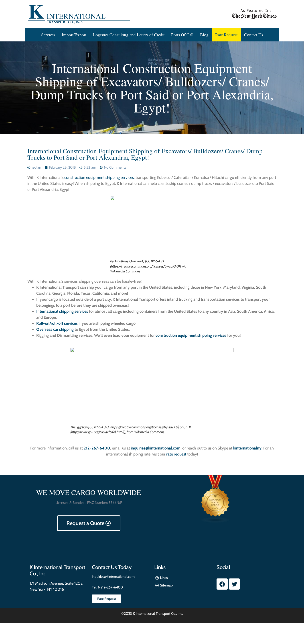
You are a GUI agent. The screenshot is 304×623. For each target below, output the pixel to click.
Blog (204, 34)
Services (48, 34)
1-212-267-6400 (110, 587)
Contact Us (253, 34)
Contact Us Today (112, 567)
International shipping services (62, 311)
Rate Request (226, 34)
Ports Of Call (182, 34)
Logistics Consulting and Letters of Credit (128, 34)
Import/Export (74, 34)
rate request (176, 454)
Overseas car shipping (55, 329)
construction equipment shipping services (99, 177)
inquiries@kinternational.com (113, 576)
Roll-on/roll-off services (57, 323)
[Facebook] (222, 584)
